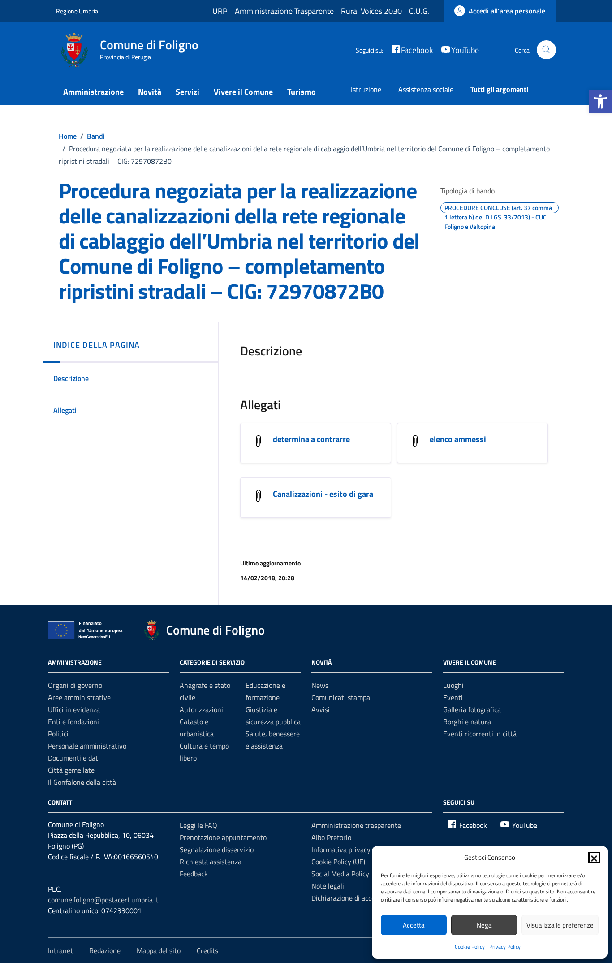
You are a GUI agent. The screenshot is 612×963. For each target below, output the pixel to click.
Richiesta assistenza (210, 861)
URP (220, 11)
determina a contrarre (311, 439)
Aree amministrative (79, 697)
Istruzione (366, 89)
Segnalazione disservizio (217, 849)
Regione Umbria (77, 11)
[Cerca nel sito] (546, 50)
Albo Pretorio (331, 837)
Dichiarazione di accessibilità (354, 898)
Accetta (414, 925)
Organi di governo (75, 685)
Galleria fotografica (472, 709)
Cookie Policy (470, 946)
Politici (58, 733)
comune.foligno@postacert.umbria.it (103, 899)
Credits (207, 950)
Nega (484, 925)
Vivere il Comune (243, 92)
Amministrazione (93, 92)
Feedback (194, 873)
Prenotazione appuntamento (223, 837)
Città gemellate (71, 770)
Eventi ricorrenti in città (480, 733)
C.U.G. (419, 11)
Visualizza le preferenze (560, 925)
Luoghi (453, 685)
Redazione (105, 950)
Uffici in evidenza (74, 709)
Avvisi (320, 709)
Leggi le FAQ (198, 825)
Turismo (301, 92)
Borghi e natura (467, 721)
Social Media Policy (340, 873)
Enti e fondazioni (73, 721)
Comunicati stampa (340, 697)
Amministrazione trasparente (356, 825)
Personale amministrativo (87, 745)
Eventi (453, 697)
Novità (149, 92)
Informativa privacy (341, 849)
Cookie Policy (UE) (338, 861)
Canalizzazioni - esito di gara (323, 494)
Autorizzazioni (201, 709)
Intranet (60, 950)
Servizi (187, 92)
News (319, 685)
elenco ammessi (458, 439)
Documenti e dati (74, 758)
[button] (600, 101)
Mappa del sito (159, 950)
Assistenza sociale (425, 89)
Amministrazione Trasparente (284, 11)
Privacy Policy (505, 946)
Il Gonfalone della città (82, 782)
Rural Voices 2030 (371, 11)
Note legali (327, 885)
